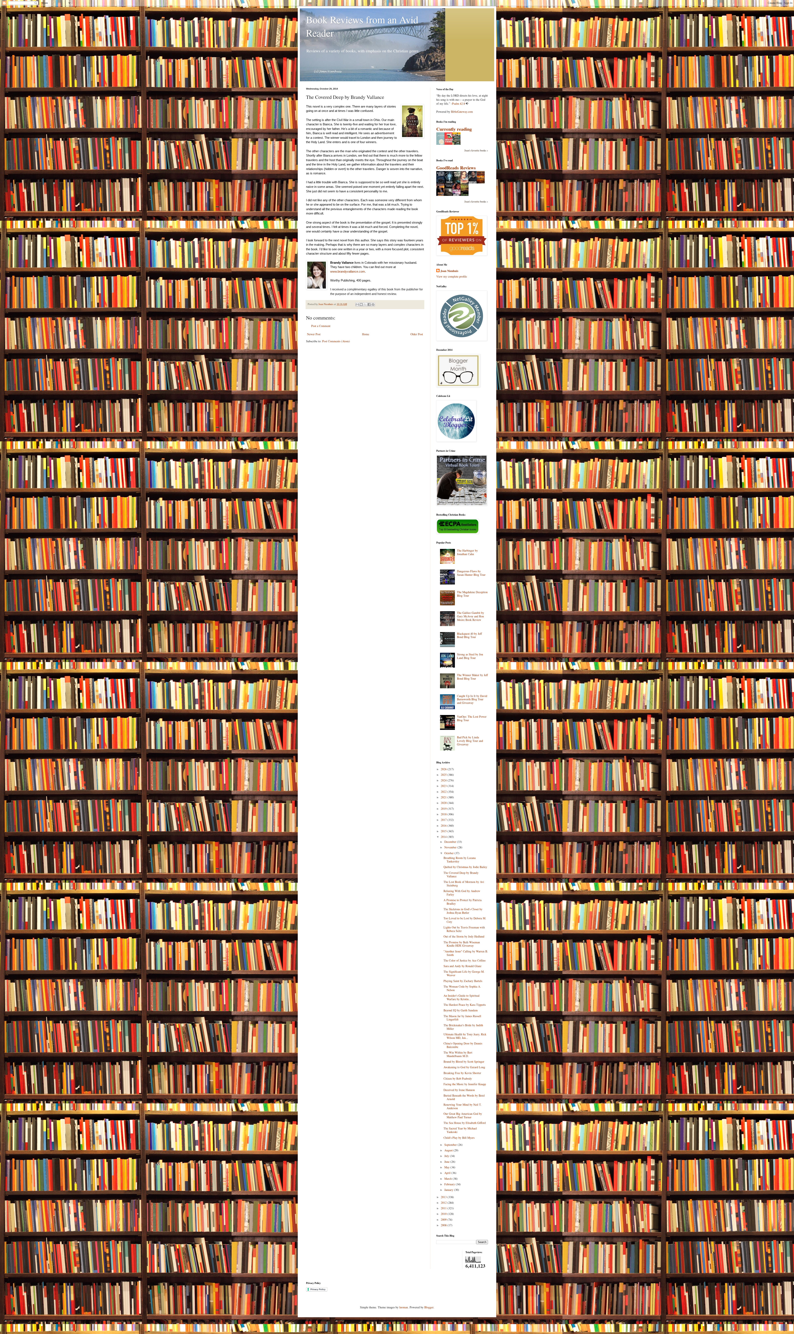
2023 (444, 786)
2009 (444, 1219)
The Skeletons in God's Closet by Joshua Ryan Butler (463, 911)
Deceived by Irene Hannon (459, 1090)
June (447, 1162)
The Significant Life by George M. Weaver (464, 973)
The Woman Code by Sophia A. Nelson (462, 988)
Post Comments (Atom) (336, 341)
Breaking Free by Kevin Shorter (462, 1073)
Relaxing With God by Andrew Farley (462, 892)
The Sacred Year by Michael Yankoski (460, 1130)
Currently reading (454, 129)
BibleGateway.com (462, 112)
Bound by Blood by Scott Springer (464, 1061)
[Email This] (357, 304)
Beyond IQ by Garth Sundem (461, 1010)
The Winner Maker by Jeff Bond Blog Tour (472, 676)
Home (365, 334)
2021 (444, 797)
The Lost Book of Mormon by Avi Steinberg (464, 883)
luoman (403, 1307)
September (451, 1145)
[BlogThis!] (361, 304)
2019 (444, 809)
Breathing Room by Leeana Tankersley (460, 859)
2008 (444, 1225)
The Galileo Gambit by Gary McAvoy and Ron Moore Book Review (470, 616)
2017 (444, 820)
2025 (444, 775)
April (447, 1173)
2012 (444, 1203)
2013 (444, 1197)
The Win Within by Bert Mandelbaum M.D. (458, 1054)
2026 (444, 769)
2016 (444, 825)
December (450, 842)
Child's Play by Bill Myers (459, 1138)
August (448, 1150)
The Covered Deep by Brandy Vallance (461, 874)
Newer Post (313, 334)
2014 (444, 837)
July (447, 1156)
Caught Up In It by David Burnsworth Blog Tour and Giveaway (472, 699)
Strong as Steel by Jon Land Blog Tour (470, 656)
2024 (444, 780)
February (450, 1184)
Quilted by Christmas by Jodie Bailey (465, 867)
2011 (444, 1208)
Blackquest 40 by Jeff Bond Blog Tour (469, 635)
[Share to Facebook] (369, 304)
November (450, 847)
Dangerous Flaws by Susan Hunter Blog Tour (471, 573)
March (448, 1179)
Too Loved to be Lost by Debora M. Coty (465, 920)
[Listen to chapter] (467, 103)
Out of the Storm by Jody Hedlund (464, 936)
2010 (444, 1214)
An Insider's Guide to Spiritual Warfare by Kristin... (462, 997)
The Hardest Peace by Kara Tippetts (465, 1005)
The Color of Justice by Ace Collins (464, 960)
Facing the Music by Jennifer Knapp (465, 1084)
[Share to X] (365, 304)
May (447, 1167)
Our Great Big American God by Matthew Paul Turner (463, 1115)
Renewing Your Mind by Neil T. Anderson (463, 1106)
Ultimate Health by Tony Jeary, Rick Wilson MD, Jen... (465, 1036)
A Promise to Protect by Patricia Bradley (463, 901)
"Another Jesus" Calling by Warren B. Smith (466, 953)
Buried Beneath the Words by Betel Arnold (464, 1097)
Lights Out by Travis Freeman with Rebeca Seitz (464, 929)
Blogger (428, 1307)
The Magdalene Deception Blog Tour (472, 594)
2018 (444, 814)
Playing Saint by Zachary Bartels (463, 981)
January (449, 1190)
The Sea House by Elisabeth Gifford (465, 1123)
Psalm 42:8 (458, 103)
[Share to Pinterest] (373, 304)
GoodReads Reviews (456, 167)
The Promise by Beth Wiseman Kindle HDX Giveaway (462, 944)
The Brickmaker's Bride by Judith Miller (463, 1027)
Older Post (416, 334)
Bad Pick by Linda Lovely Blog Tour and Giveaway (470, 740)
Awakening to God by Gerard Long (464, 1067)
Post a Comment (320, 326)
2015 (444, 831)
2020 (444, 803)
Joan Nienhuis (449, 271)
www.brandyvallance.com (347, 271)
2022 (444, 792)
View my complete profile (451, 276)
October (449, 853)
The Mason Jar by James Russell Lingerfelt (462, 1017)
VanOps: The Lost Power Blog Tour (472, 718)
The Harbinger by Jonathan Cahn (467, 552)
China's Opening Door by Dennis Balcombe (463, 1045)
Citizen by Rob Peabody (458, 1078)
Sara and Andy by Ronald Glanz (462, 966)
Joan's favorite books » (476, 150)
